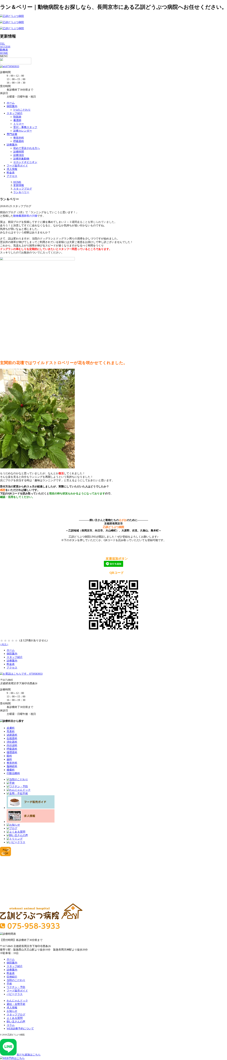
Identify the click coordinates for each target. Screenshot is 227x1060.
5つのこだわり (22, 109)
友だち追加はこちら (29, 1054)
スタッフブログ (22, 188)
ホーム (11, 102)
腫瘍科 (11, 769)
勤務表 (4, 49)
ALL (4, 644)
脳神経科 (12, 766)
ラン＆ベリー (21, 192)
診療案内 (12, 144)
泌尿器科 (12, 734)
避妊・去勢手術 (16, 1004)
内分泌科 (12, 745)
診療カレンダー (22, 130)
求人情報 (12, 169)
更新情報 (18, 185)
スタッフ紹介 (15, 113)
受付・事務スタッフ (25, 127)
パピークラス (15, 994)
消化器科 (12, 741)
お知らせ (12, 1011)
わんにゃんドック (17, 1000)
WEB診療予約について (20, 1028)
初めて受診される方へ (26, 148)
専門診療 (12, 134)
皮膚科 (11, 727)
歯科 (9, 759)
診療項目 (18, 155)
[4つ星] (12, 640)
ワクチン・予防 (16, 987)
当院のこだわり (16, 980)
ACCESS (5, 46)
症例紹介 (12, 976)
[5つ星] (16, 640)
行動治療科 (13, 773)
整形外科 (18, 137)
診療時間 (18, 151)
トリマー (18, 123)
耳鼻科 (11, 731)
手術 (9, 983)
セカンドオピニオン (25, 162)
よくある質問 (15, 1018)
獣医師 (17, 116)
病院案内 (12, 106)
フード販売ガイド (17, 165)
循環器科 (12, 752)
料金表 (11, 172)
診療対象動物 (21, 158)
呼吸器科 (18, 141)
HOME (4, 53)
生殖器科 (12, 738)
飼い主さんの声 (16, 1021)
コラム (11, 1025)
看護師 (17, 120)
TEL (2, 43)
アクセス (12, 176)
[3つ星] (9, 640)
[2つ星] (5, 640)
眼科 (9, 755)
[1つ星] (1, 640)
